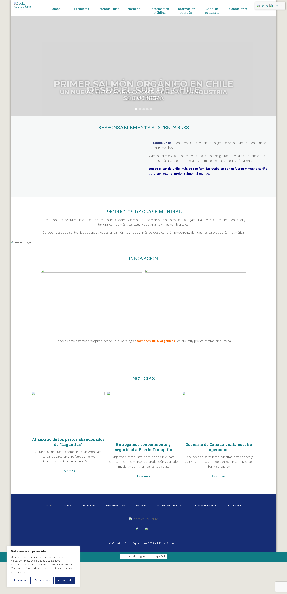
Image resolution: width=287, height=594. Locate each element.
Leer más (68, 471)
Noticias (134, 9)
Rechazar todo (43, 580)
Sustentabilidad (107, 9)
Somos (55, 9)
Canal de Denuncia (212, 11)
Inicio (49, 505)
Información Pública (159, 11)
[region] (43, 566)
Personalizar (20, 580)
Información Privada (186, 11)
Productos (81, 9)
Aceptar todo (65, 580)
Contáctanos (238, 9)
